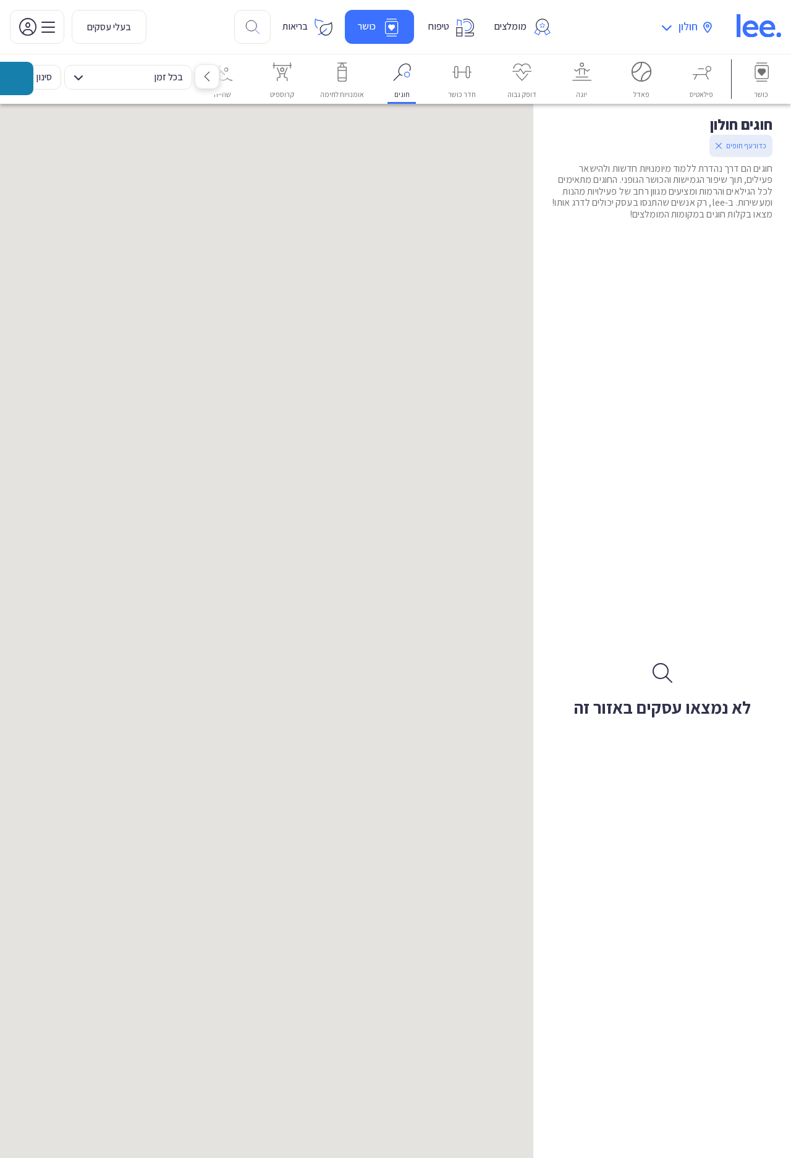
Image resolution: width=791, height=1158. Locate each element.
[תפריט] (37, 27)
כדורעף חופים (746, 145)
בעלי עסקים (109, 26)
